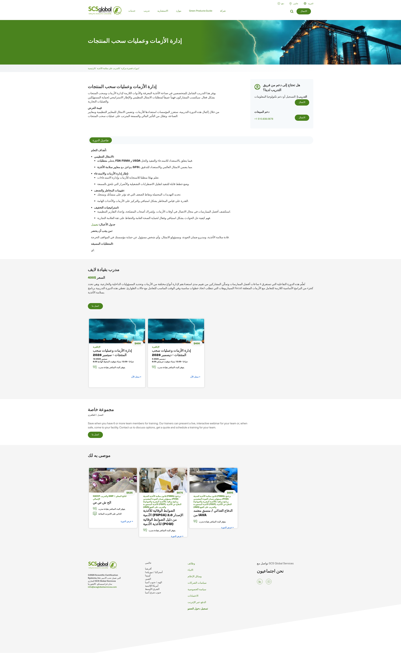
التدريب (302, 96)
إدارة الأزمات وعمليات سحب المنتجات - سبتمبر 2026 (112, 352)
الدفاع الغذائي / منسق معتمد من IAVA (213, 512)
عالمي (148, 563)
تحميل (94, 224)
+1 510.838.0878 (263, 118)
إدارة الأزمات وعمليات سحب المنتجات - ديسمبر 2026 (171, 352)
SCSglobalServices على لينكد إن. (260, 582)
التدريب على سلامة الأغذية (108, 68)
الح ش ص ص (102, 502)
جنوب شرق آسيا (153, 592)
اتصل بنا (95, 305)
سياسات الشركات (197, 582)
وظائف (191, 563)
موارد (178, 10)
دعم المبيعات (261, 111)
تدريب (147, 10)
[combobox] (310, 3)
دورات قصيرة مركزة (129, 68)
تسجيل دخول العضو (198, 608)
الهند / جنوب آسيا (153, 582)
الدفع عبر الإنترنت (197, 602)
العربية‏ (310, 3)
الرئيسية (91, 68)
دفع (282, 3)
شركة (223, 10)
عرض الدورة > (127, 521)
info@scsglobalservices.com (102, 586)
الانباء (190, 570)
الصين (148, 578)
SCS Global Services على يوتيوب (269, 582)
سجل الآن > (136, 376)
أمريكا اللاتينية (151, 585)
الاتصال (303, 11)
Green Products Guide (200, 10)
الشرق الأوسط (152, 589)
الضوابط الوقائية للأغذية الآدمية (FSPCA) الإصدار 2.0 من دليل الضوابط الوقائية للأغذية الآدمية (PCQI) (163, 517)
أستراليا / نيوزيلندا (154, 572)
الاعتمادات (193, 595)
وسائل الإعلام (195, 576)
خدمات (131, 10)
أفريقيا (148, 568)
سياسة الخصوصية (197, 589)
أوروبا (147, 575)
